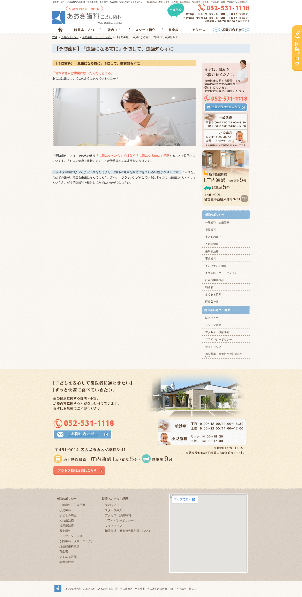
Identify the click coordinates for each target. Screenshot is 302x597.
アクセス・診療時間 (217, 332)
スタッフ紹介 (213, 325)
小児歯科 (210, 229)
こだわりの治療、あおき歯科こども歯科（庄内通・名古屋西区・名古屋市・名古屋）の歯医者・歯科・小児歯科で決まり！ (131, 588)
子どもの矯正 (213, 236)
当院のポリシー (214, 214)
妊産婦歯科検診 (214, 280)
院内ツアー (212, 317)
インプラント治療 (216, 265)
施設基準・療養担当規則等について (224, 355)
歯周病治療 (212, 251)
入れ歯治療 (212, 244)
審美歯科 (210, 258)
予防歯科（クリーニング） (221, 273)
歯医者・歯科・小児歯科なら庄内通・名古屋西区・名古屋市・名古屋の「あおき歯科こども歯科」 (97, 2)
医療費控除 (212, 301)
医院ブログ (297, 48)
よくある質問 (213, 294)
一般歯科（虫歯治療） (218, 222)
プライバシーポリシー (218, 339)
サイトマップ (213, 346)
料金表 (209, 287)
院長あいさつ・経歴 (217, 310)
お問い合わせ (231, 29)
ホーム (60, 29)
